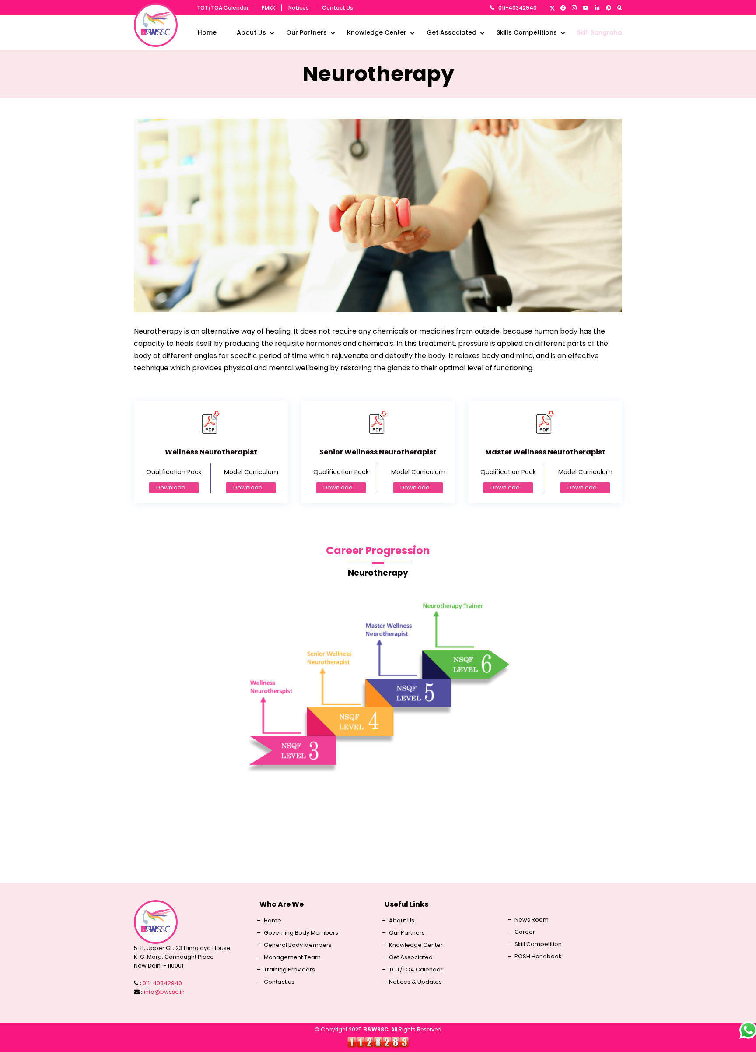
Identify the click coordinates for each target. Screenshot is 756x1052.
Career (524, 932)
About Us (251, 32)
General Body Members (298, 945)
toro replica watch (378, 849)
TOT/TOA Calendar (222, 7)
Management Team (292, 957)
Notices (298, 7)
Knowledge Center (376, 32)
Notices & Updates (415, 982)
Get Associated (451, 32)
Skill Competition (538, 944)
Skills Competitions (527, 32)
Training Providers (289, 970)
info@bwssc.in (164, 992)
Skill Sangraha (599, 32)
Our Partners (306, 32)
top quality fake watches (378, 836)
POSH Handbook (538, 957)
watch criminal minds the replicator (378, 861)
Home (207, 32)
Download (171, 487)
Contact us (279, 982)
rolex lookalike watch (378, 824)
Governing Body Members (301, 933)
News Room (531, 920)
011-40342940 (517, 7)
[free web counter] (378, 1042)
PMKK (268, 7)
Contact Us (337, 7)
